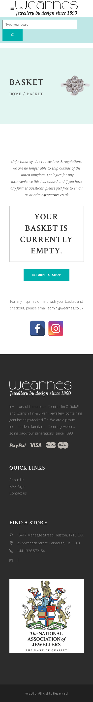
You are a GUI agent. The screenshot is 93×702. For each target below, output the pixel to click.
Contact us (18, 493)
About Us (16, 479)
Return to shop (46, 275)
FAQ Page (17, 486)
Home (15, 94)
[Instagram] (56, 328)
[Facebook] (37, 328)
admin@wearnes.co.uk (50, 194)
